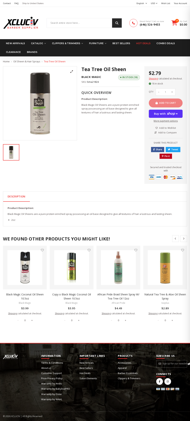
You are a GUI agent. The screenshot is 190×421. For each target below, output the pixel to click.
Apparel (122, 368)
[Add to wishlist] (42, 250)
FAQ (16, 3)
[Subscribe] (188, 364)
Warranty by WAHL (51, 399)
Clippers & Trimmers (66, 43)
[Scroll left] (175, 238)
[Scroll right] (183, 238)
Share (159, 149)
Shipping (153, 78)
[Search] (117, 23)
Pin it (167, 156)
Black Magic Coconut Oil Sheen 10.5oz (25, 296)
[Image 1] (11, 152)
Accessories (124, 362)
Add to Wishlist (167, 128)
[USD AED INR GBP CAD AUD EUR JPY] (154, 3)
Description (16, 196)
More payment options (166, 120)
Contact (7, 3)
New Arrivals (15, 43)
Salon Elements (88, 378)
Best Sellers (121, 43)
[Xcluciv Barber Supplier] (21, 23)
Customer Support (51, 373)
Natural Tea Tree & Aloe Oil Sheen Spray (165, 296)
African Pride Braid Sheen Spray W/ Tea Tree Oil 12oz (118, 296)
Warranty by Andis (51, 383)
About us (46, 368)
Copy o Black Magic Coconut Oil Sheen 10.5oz (71, 296)
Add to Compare (167, 132)
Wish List (165, 3)
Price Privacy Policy (52, 378)
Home (6, 61)
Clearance (13, 52)
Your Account (180, 3)
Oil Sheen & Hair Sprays (26, 61)
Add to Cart (167, 102)
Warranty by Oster (51, 394)
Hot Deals (143, 43)
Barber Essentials (128, 373)
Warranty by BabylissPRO (55, 388)
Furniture (96, 43)
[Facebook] (159, 381)
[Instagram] (167, 381)
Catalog (37, 43)
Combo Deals (165, 43)
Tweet (174, 149)
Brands (32, 52)
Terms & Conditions (52, 362)
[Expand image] (72, 72)
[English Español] (142, 3)
